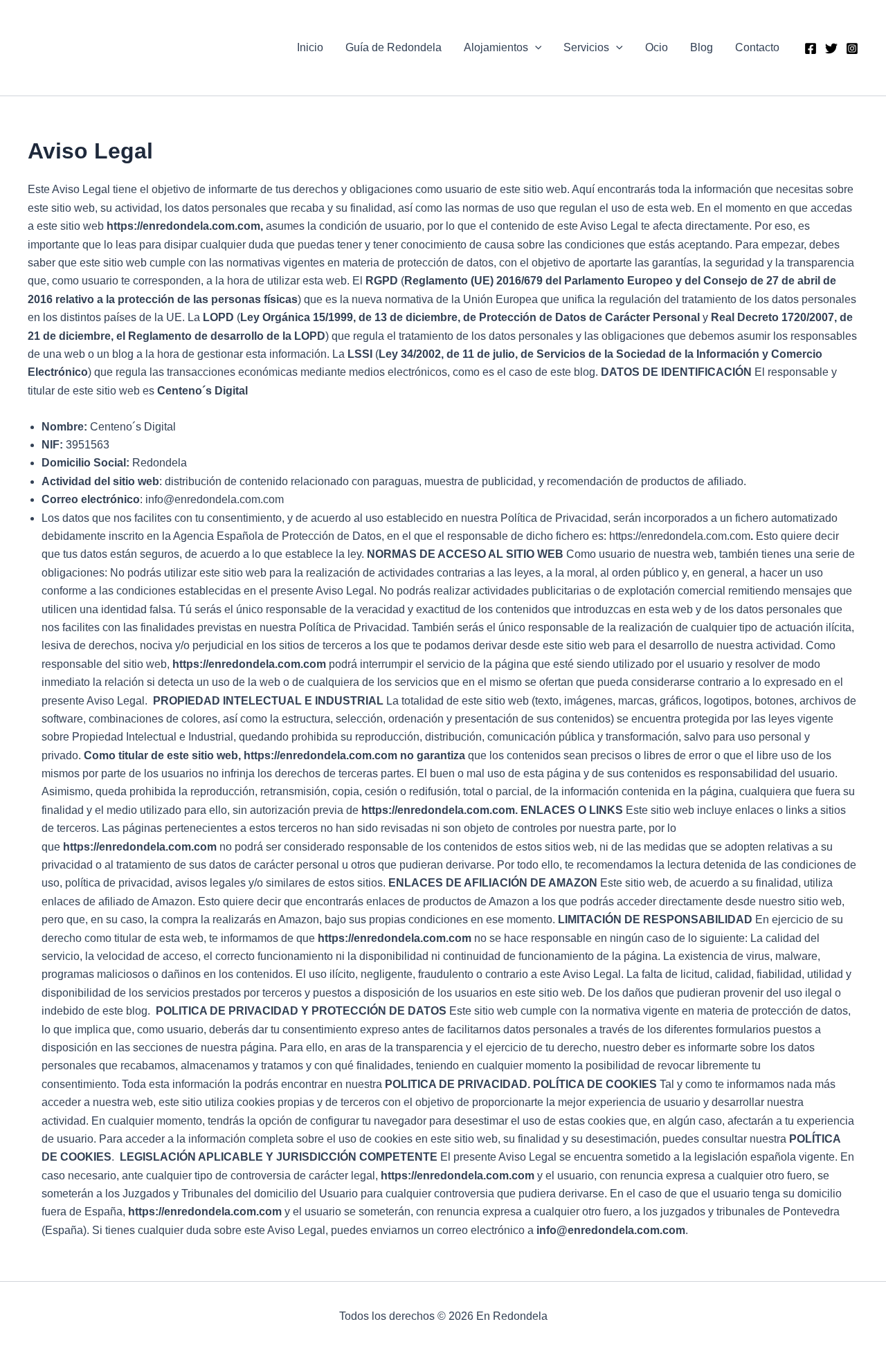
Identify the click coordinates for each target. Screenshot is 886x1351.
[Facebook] (810, 48)
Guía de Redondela (393, 47)
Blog (701, 47)
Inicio (310, 47)
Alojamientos (496, 47)
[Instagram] (852, 48)
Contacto (757, 47)
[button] (535, 47)
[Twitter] (831, 48)
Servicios (586, 47)
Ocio (656, 47)
